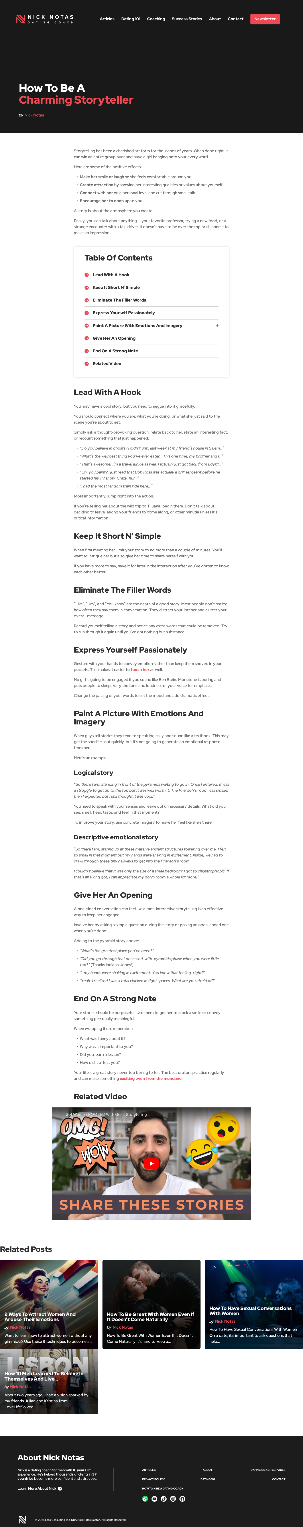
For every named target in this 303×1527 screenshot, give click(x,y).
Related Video (107, 363)
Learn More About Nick (37, 1488)
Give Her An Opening (114, 338)
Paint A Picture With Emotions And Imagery (137, 325)
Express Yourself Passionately (124, 313)
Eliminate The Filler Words (119, 300)
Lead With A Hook (111, 275)
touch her (140, 669)
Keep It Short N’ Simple (116, 287)
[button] (202, 325)
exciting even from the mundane (151, 1078)
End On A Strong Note (115, 351)
